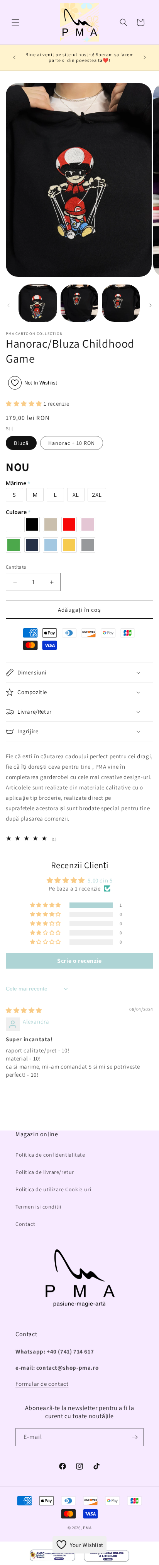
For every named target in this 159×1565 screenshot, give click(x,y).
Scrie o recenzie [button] (79, 961)
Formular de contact (41, 1383)
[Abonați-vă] (134, 1437)
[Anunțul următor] (144, 57)
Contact (25, 1223)
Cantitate (16, 567)
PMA (87, 1527)
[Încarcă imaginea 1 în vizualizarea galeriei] (38, 303)
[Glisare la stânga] (8, 305)
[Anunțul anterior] (14, 57)
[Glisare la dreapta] (150, 305)
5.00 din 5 (100, 880)
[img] (24, 1010)
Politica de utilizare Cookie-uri (53, 1189)
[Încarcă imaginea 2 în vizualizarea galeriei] (79, 303)
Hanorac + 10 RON (71, 443)
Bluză (21, 443)
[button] (15, 22)
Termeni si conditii (38, 1206)
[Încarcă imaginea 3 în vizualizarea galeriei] (121, 303)
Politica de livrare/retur (44, 1172)
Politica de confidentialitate (50, 1154)
